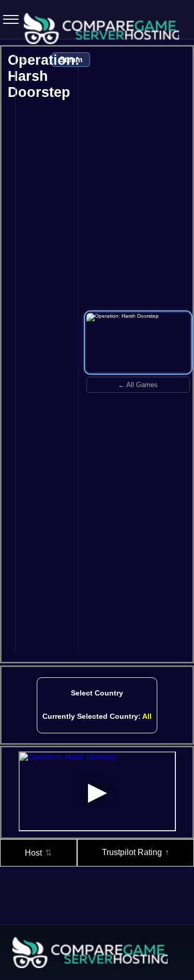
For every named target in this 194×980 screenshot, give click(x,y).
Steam (70, 59)
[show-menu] (8, 19)
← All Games (138, 385)
